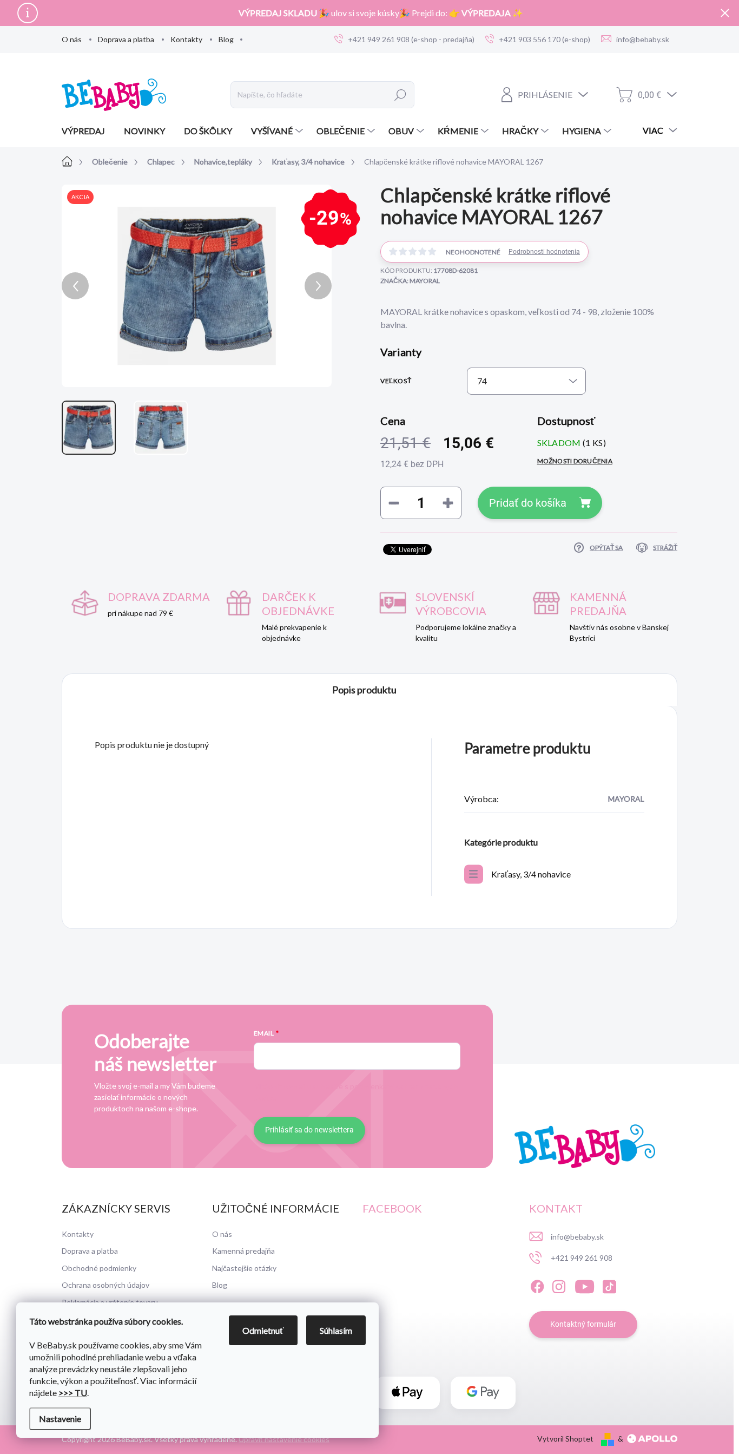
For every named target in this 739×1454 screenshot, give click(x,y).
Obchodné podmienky (99, 1268)
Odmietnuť (263, 1330)
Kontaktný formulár (583, 1324)
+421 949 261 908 (581, 1257)
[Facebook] (537, 1285)
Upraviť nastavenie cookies (284, 1439)
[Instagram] (559, 1285)
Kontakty (186, 39)
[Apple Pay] (407, 1392)
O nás (72, 39)
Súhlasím (336, 1330)
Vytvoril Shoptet (565, 1438)
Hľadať (400, 94)
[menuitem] (87, 131)
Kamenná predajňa (243, 1250)
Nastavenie (60, 1418)
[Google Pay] (483, 1392)
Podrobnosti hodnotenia (544, 252)
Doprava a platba (126, 39)
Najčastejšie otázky (244, 1268)
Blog (226, 39)
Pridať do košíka (527, 502)
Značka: (410, 281)
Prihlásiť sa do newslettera (309, 1129)
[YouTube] (584, 1285)
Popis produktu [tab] (364, 690)
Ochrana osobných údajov (105, 1284)
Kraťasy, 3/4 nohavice (531, 874)
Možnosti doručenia (574, 461)
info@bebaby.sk (577, 1236)
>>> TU (72, 1392)
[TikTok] (609, 1285)
